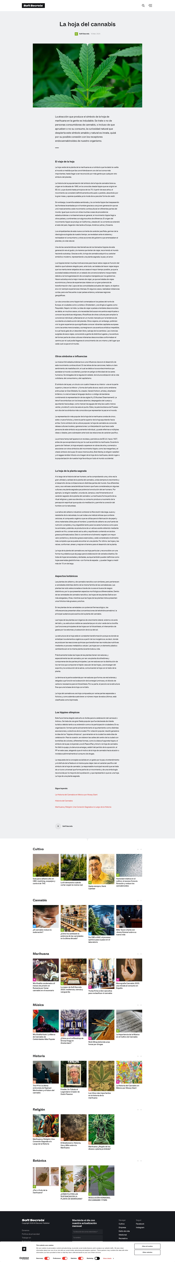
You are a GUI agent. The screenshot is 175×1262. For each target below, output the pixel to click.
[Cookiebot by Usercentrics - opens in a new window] (24, 1258)
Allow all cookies (147, 1246)
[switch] (64, 1258)
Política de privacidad (31, 1234)
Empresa (122, 1227)
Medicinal (123, 1235)
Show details (107, 1258)
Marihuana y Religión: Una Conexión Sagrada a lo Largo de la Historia (83, 807)
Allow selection (147, 1252)
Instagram (140, 1227)
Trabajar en (26, 1238)
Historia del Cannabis (64, 801)
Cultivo (38, 849)
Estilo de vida (124, 1231)
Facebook (140, 1224)
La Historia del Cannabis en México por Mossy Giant (76, 795)
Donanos (25, 1230)
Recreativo (123, 1238)
